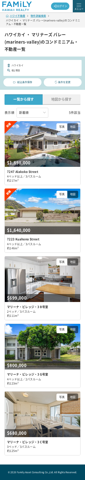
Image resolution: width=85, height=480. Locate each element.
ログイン (62, 6)
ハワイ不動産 (17, 16)
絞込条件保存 (24, 82)
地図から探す (61, 99)
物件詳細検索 (38, 16)
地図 (72, 126)
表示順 (9, 112)
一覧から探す (23, 99)
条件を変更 (64, 82)
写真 (62, 126)
